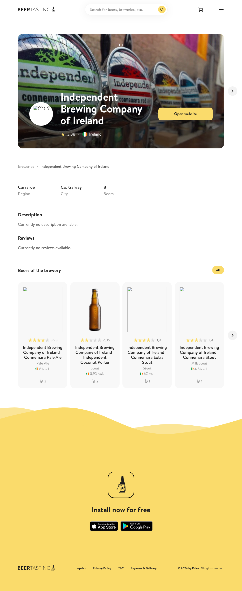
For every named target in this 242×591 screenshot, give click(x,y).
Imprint (81, 568)
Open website (185, 113)
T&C (121, 568)
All (218, 270)
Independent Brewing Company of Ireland (75, 166)
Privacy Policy (102, 568)
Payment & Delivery (143, 568)
